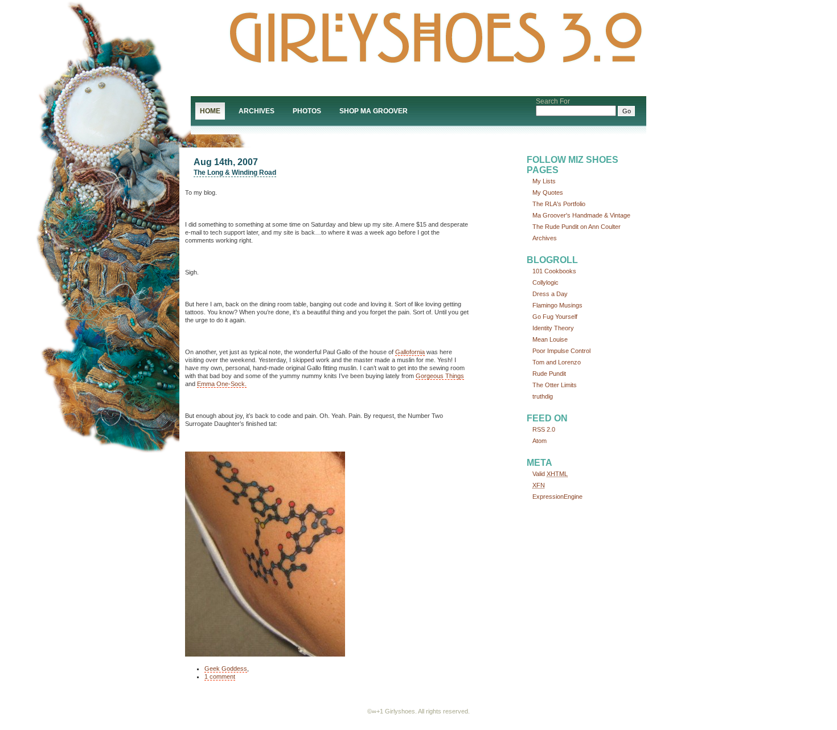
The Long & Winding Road (235, 173)
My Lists (544, 181)
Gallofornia (410, 351)
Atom (539, 440)
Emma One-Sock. (222, 383)
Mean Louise (550, 339)
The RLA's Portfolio (558, 203)
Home (210, 111)
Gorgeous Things (440, 375)
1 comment (219, 676)
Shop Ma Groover (373, 111)
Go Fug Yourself (554, 316)
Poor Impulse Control (561, 350)
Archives (256, 111)
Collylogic (545, 282)
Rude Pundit (549, 373)
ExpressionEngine (557, 496)
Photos (307, 111)
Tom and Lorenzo (556, 362)
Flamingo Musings (557, 305)
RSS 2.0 (543, 429)
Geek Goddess (225, 668)
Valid (550, 473)
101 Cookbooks (554, 271)
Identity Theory (553, 328)
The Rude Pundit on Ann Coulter (576, 226)
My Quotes (547, 192)
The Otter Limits (554, 385)
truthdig (542, 396)
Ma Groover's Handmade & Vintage (581, 215)
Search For (553, 101)
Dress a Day (550, 293)
